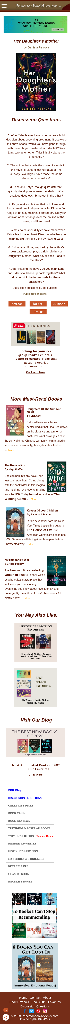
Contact (35, 997)
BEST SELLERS (18, 866)
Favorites (54, 1002)
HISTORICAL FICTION (23, 851)
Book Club (38, 1002)
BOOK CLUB (16, 813)
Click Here (36, 774)
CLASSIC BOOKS (19, 874)
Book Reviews (19, 1002)
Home (23, 997)
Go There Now (35, 372)
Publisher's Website (35, 293)
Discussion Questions (35, 1006)
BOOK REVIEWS (19, 820)
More (11, 450)
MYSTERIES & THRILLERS (26, 858)
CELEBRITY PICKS (20, 805)
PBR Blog (14, 790)
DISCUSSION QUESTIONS (25, 798)
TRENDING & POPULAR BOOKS (29, 828)
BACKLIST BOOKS (20, 881)
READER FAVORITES (22, 843)
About (47, 997)
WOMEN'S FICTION (30, 836)
